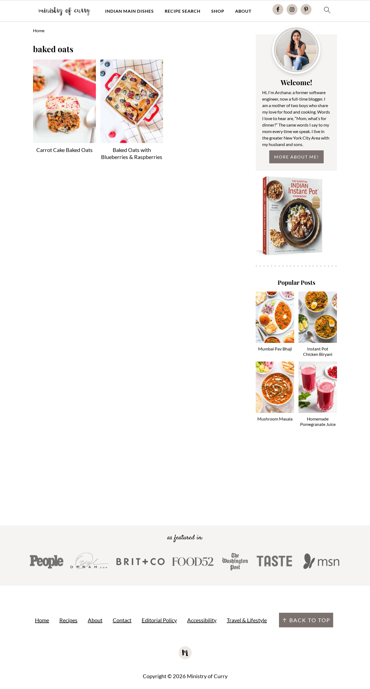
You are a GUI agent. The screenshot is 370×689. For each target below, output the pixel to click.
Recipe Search (182, 11)
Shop (217, 11)
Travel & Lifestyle (247, 620)
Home (38, 30)
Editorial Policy (159, 620)
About (243, 11)
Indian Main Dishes (129, 11)
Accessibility (201, 620)
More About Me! (296, 156)
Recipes (68, 620)
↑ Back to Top (306, 620)
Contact (122, 620)
